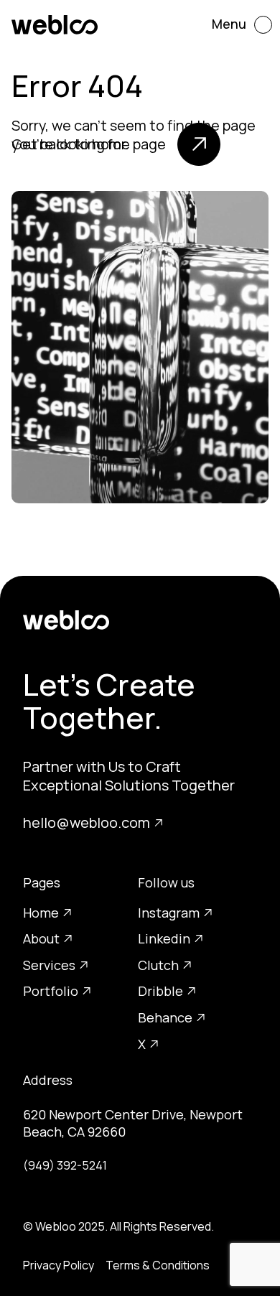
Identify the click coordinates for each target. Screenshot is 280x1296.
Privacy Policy (58, 1265)
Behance (165, 1017)
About (41, 938)
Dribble (160, 990)
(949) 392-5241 (65, 1165)
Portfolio (50, 990)
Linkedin (164, 938)
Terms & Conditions (158, 1265)
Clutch (158, 965)
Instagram (169, 912)
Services (49, 965)
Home (41, 912)
